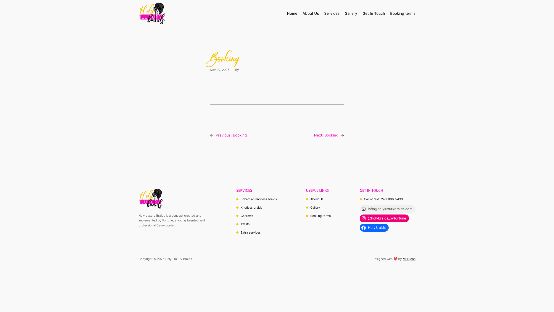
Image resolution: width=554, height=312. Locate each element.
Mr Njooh (409, 259)
